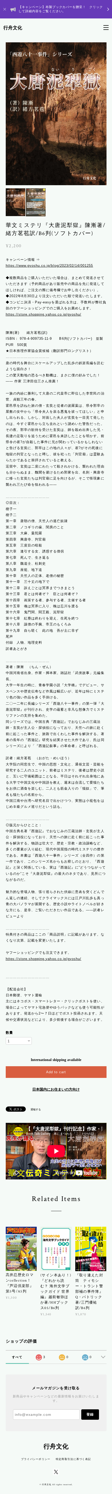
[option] (56, 113)
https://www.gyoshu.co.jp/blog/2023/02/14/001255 (49, 266)
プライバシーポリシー (36, 1459)
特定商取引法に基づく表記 (73, 1459)
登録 (90, 1414)
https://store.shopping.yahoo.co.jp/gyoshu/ (44, 314)
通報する (35, 1109)
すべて (17, 1357)
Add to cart (56, 1072)
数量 (9, 1033)
